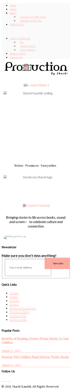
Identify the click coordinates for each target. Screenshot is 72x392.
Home (14, 293)
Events (14, 300)
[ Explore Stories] (36, 205)
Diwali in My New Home (33, 16)
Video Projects (27, 49)
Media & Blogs (19, 312)
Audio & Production (20, 38)
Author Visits (17, 24)
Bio (21, 42)
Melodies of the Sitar (31, 20)
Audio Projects (28, 46)
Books (13, 13)
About (14, 296)
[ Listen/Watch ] (36, 85)
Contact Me (18, 315)
